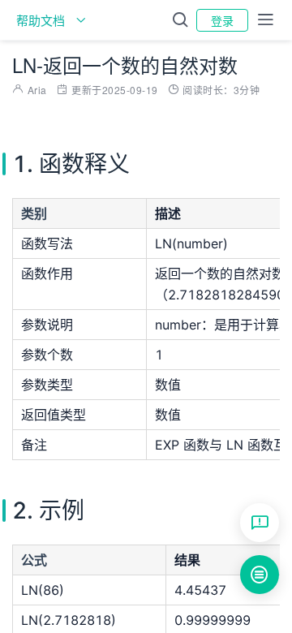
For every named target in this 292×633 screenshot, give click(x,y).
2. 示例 (285, 447)
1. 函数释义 (285, 423)
